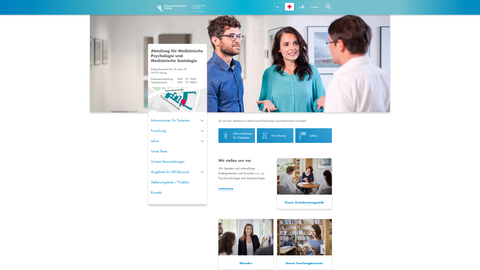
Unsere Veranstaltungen (168, 161)
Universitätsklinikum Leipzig (193, 7)
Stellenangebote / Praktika (170, 182)
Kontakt (156, 192)
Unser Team (159, 151)
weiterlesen (225, 188)
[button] (328, 6)
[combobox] (317, 6)
